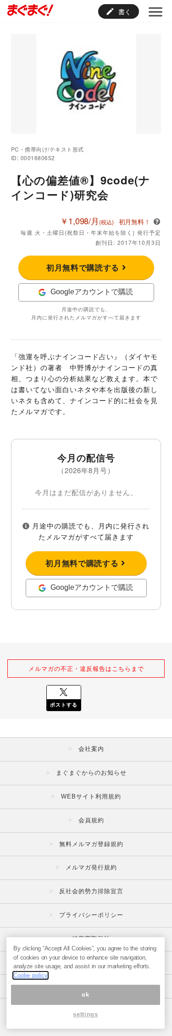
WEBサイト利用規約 (91, 796)
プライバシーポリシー (91, 915)
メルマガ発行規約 (91, 867)
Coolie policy (30, 975)
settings (85, 1014)
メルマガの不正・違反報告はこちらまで (86, 668)
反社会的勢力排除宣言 (91, 891)
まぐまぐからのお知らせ (91, 772)
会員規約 (91, 820)
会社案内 (91, 748)
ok (85, 994)
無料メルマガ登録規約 (91, 844)
